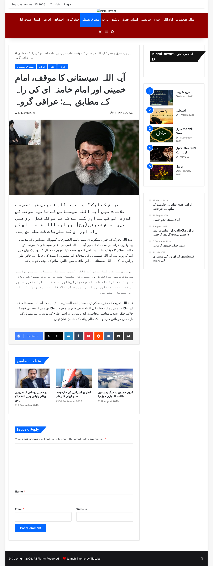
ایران (42, 66)
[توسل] (161, 172)
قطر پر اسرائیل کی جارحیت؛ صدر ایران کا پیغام (73, 394)
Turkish (55, 4)
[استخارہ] (161, 116)
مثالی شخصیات (185, 19)
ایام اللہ (168, 19)
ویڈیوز (115, 19)
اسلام (157, 19)
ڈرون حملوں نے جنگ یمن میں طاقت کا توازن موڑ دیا (115, 394)
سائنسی (146, 19)
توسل (179, 166)
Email (20, 509)
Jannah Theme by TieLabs (83, 558)
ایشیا (37, 19)
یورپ (105, 19)
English (68, 4)
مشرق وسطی (90, 19)
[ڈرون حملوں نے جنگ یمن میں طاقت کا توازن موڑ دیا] (115, 378)
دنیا (52, 66)
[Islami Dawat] (106, 11)
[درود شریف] (161, 97)
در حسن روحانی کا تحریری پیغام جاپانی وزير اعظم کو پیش (31, 396)
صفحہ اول (25, 19)
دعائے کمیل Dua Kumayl (186, 150)
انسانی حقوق (130, 19)
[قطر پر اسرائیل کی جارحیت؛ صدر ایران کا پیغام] (74, 378)
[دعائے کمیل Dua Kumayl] (161, 154)
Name (20, 491)
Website (81, 509)
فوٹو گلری (73, 19)
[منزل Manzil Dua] (161, 134)
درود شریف (183, 92)
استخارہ (181, 110)
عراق (63, 66)
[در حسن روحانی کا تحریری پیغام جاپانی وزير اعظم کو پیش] (32, 378)
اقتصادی (59, 19)
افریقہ (47, 19)
